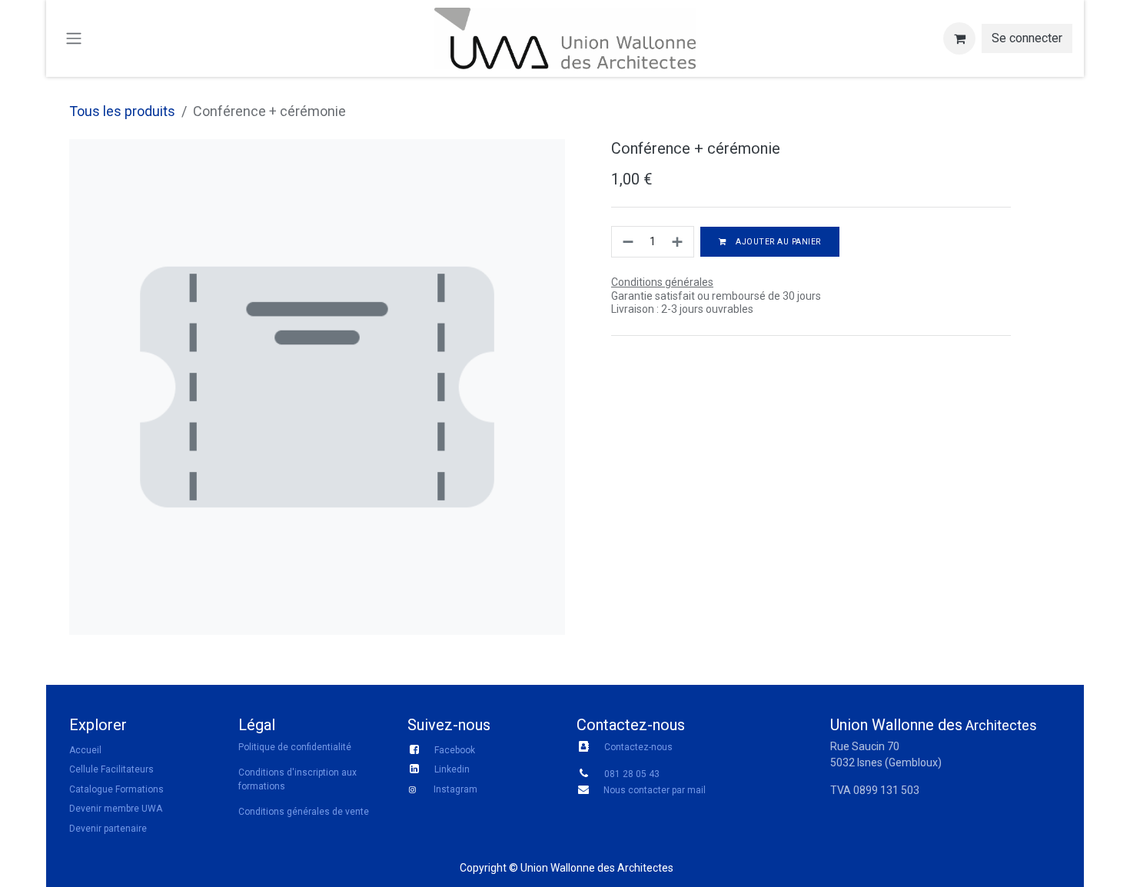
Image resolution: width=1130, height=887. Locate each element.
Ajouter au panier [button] (777, 242)
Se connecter (1027, 38)
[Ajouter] (678, 242)
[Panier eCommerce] (959, 38)
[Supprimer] (626, 242)
